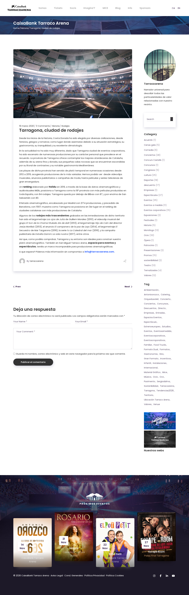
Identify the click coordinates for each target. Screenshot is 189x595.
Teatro (147, 265)
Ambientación (151, 290)
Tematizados (151, 270)
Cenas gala (150, 145)
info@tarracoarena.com (99, 251)
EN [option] (179, 8)
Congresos (149, 170)
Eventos (148, 200)
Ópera (147, 240)
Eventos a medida (153, 205)
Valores (147, 275)
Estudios (166, 326)
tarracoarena (36, 261)
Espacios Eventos (153, 317)
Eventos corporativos (155, 210)
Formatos (165, 349)
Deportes (148, 180)
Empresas (149, 190)
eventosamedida (162, 331)
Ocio (146, 235)
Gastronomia (151, 354)
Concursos (149, 165)
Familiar (148, 344)
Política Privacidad (94, 575)
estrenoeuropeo (152, 326)
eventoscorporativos (154, 335)
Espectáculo (150, 322)
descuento (149, 185)
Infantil (147, 363)
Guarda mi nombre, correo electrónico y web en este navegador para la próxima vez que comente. (71, 353)
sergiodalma (163, 381)
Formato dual (151, 349)
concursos (162, 303)
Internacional (151, 367)
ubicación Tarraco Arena (157, 399)
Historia (24, 28)
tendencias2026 (165, 390)
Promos (148, 255)
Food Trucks (160, 344)
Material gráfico (152, 372)
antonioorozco (151, 294)
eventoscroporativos (154, 340)
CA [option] (173, 8)
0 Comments (43, 125)
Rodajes (66, 125)
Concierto (165, 299)
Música (147, 376)
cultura (147, 175)
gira (161, 354)
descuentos (150, 308)
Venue (156, 404)
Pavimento (149, 381)
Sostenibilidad (151, 386)
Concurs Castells (152, 160)
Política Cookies (115, 575)
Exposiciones (150, 215)
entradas (160, 312)
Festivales (149, 220)
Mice (164, 372)
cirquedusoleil (151, 299)
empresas (149, 312)
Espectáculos (151, 195)
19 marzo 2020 (26, 125)
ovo (162, 376)
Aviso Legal (56, 575)
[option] (173, 8)
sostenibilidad (151, 260)
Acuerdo (148, 139)
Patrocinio (149, 245)
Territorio (148, 395)
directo (162, 308)
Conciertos (149, 155)
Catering (165, 294)
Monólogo (149, 230)
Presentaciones (152, 250)
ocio (155, 376)
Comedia (149, 150)
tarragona (149, 390)
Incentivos (165, 358)
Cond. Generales (73, 575)
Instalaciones (159, 363)
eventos (148, 331)
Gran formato (151, 358)
